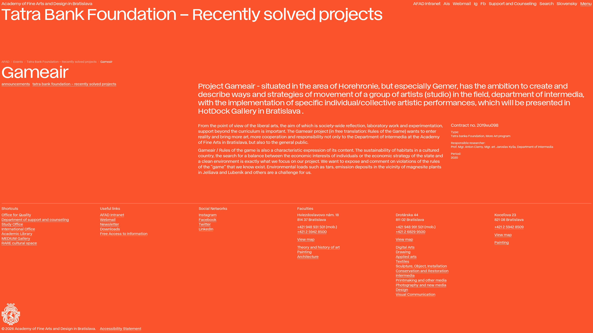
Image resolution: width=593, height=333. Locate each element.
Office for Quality (16, 215)
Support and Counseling (513, 4)
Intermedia (405, 275)
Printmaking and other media (421, 280)
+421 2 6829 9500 (410, 232)
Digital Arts (405, 247)
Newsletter (109, 224)
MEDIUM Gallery (16, 238)
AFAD (5, 62)
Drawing (403, 252)
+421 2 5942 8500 (312, 232)
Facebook (207, 220)
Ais (447, 4)
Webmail (462, 4)
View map (306, 239)
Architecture (308, 257)
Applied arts (406, 257)
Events (18, 62)
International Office (18, 229)
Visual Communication (415, 294)
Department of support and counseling (35, 220)
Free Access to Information (123, 234)
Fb (483, 4)
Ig (476, 4)
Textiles (402, 261)
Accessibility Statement (120, 329)
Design (402, 290)
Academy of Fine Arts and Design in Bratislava (47, 4)
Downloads (110, 229)
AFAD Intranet (426, 4)
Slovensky (567, 4)
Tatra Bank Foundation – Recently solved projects (62, 62)
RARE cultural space (19, 243)
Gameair (106, 62)
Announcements (16, 84)
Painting (304, 252)
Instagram (208, 215)
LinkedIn (206, 229)
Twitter (205, 224)
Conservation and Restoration (422, 271)
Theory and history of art (318, 247)
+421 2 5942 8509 (509, 227)
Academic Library (17, 234)
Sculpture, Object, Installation (421, 266)
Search (547, 4)
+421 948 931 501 (311, 227)
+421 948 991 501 (410, 227)
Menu (585, 4)
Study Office (12, 224)
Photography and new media (421, 285)
